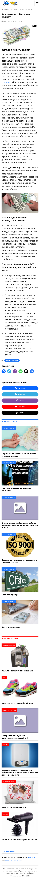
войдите (31, 857)
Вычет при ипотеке (11, 627)
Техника (5, 745)
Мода (4, 677)
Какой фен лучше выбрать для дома (19, 840)
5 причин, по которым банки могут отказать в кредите (19, 455)
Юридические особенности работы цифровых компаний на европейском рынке (20, 525)
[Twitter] (26, 371)
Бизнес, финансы (12, 360)
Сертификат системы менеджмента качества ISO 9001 (19, 561)
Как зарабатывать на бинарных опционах (17, 489)
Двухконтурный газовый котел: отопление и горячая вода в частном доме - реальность (20, 772)
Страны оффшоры (10, 595)
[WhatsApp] (20, 371)
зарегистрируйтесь (13, 860)
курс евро (6, 82)
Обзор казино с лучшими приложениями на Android (15, 737)
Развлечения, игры (9, 710)
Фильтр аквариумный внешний (17, 671)
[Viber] (15, 371)
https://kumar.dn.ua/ (26, 873)
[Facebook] (4, 371)
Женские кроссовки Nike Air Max (17, 703)
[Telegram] (9, 371)
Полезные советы (9, 645)
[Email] (32, 371)
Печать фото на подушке (14, 807)
